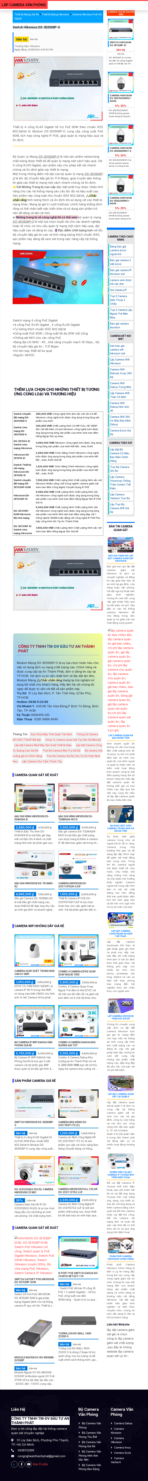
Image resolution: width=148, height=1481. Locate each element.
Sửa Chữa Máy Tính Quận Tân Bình (51, 734)
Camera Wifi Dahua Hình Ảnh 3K (119, 406)
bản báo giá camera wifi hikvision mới (117, 349)
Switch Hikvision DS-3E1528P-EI (120, 44)
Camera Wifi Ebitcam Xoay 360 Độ (121, 373)
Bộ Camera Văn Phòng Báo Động (90, 1467)
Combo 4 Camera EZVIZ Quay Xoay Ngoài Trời (77, 973)
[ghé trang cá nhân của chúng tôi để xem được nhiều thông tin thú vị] (21, 1464)
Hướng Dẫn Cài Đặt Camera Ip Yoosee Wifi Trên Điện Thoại (120, 1175)
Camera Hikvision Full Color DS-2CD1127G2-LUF (77, 1191)
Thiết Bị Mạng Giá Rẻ (26, 14)
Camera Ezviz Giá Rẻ (120, 432)
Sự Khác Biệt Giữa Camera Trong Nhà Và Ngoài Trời (120, 828)
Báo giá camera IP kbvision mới (121, 272)
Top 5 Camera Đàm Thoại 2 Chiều (118, 300)
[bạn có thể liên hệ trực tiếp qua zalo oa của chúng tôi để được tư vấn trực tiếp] (14, 1464)
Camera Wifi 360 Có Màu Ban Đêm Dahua (120, 420)
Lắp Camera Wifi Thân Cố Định (120, 395)
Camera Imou (122, 1447)
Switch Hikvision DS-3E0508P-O (36, 27)
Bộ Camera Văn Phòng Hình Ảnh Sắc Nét (90, 1455)
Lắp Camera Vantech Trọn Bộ (120, 496)
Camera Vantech (117, 1460)
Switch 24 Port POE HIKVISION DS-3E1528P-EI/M (34, 1281)
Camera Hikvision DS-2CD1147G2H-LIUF (72, 885)
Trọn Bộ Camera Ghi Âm (119, 468)
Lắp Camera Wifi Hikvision (120, 361)
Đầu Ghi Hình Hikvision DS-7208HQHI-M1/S (75, 818)
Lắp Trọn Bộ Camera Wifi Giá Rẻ (119, 508)
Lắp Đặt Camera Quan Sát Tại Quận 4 (121, 1095)
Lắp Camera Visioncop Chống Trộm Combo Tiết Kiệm (120, 482)
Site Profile (40, 1464)
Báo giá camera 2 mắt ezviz (120, 262)
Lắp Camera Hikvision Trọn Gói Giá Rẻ (121, 1017)
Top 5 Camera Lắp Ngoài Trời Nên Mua (121, 313)
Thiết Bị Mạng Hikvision (55, 14)
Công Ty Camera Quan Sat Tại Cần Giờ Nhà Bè (73, 739)
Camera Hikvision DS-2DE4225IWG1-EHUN (121, 201)
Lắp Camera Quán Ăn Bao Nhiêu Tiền (120, 736)
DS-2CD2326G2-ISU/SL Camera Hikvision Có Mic (33, 1191)
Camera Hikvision (117, 1440)
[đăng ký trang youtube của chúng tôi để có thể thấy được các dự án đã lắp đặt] (29, 1464)
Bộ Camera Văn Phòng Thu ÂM (90, 1435)
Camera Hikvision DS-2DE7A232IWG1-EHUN (121, 98)
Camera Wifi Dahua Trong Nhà (120, 385)
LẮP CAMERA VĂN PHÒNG (24, 5)
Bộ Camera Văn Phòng (90, 1425)
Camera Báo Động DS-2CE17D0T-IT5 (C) (72, 1124)
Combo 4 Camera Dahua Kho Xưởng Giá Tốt (77, 1044)
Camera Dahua (123, 1423)
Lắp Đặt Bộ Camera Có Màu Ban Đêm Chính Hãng (119, 455)
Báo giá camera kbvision (119, 325)
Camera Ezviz (122, 1452)
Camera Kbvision (117, 1431)
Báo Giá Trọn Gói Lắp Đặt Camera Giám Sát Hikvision (121, 558)
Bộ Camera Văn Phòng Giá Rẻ (90, 1444)
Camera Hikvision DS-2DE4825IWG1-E (121, 149)
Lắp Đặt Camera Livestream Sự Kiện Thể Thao (120, 934)
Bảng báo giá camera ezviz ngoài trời (118, 250)
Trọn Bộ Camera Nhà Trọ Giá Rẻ (61, 750)
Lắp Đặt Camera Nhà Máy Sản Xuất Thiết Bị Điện (42, 745)
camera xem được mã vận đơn (121, 282)
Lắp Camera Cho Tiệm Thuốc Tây (42, 761)
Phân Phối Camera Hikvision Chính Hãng (121, 1257)
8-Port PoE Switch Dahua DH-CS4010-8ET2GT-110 (78, 1275)
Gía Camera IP (118, 290)
